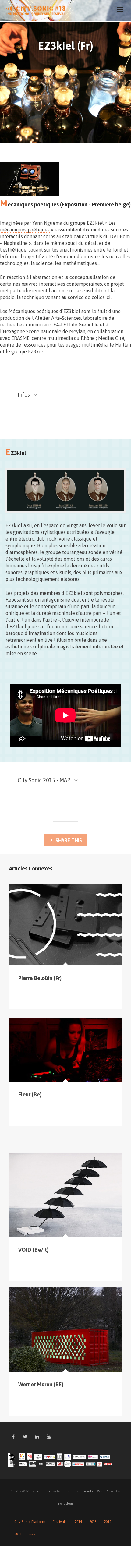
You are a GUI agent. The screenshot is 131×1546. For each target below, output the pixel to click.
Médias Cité (111, 338)
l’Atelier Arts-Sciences (56, 318)
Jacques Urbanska (80, 1491)
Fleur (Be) (29, 1094)
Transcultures (40, 1491)
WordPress (105, 1491)
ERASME (20, 338)
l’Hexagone (12, 331)
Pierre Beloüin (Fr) (40, 978)
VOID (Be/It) (33, 1250)
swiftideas (65, 1503)
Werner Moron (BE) (40, 1384)
